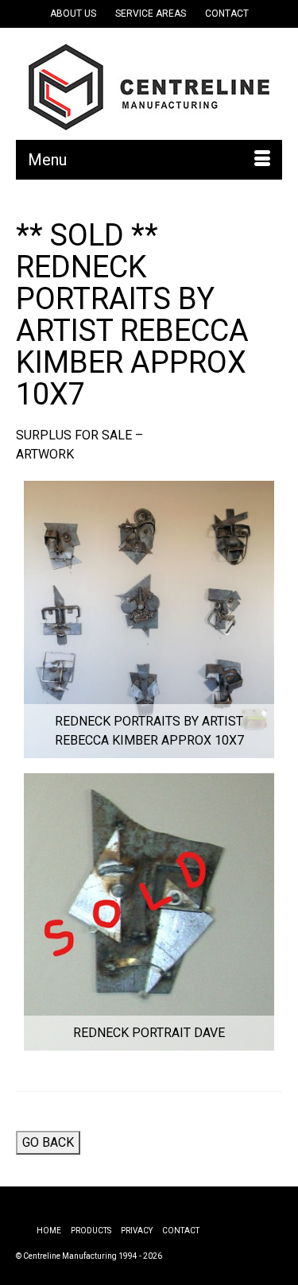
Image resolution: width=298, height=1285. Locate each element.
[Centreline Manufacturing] (149, 87)
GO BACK (48, 1142)
